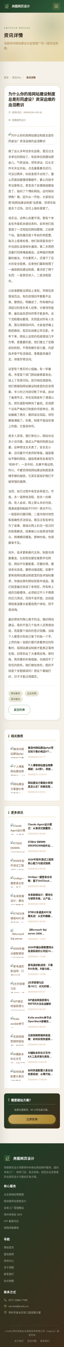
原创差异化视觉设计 (15, 1201)
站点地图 (9, 1280)
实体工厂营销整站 (14, 1207)
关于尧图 (9, 1267)
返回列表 (19, 709)
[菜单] (56, 6)
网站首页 (9, 1247)
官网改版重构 (11, 1227)
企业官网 (31, 693)
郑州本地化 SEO (13, 1214)
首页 (6, 77)
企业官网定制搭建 (14, 1194)
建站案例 (9, 1254)
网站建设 (15, 693)
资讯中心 (16, 77)
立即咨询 (32, 1119)
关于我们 (19, 1341)
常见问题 (32, 1341)
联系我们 (9, 1274)
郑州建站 (15, 699)
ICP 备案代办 (11, 1221)
